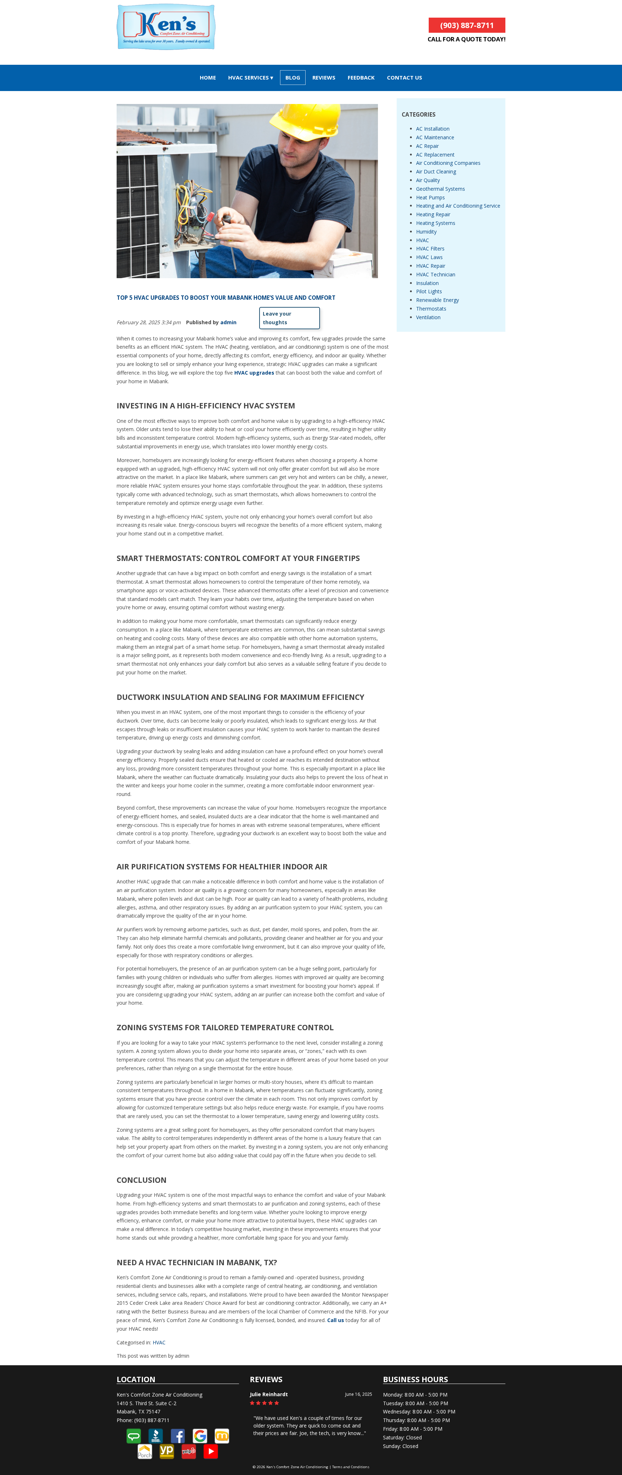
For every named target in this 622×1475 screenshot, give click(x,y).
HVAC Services (248, 77)
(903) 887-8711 (467, 25)
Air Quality (428, 180)
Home (208, 77)
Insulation (427, 283)
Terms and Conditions (350, 1467)
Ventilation (428, 317)
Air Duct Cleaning (436, 171)
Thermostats (431, 308)
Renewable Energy (437, 300)
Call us (335, 1320)
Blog (292, 77)
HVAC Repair (430, 265)
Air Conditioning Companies (448, 162)
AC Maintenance (435, 137)
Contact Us (404, 77)
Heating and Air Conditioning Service (458, 205)
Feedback (361, 77)
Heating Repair (433, 214)
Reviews (323, 77)
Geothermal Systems (440, 188)
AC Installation (433, 128)
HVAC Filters (430, 248)
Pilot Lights (429, 291)
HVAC (159, 1342)
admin (228, 322)
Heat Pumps (430, 197)
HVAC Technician (435, 274)
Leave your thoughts (277, 318)
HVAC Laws (429, 257)
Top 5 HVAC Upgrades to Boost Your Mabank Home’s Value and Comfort (226, 298)
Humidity (426, 231)
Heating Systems (435, 223)
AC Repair (427, 145)
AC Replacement (435, 154)
